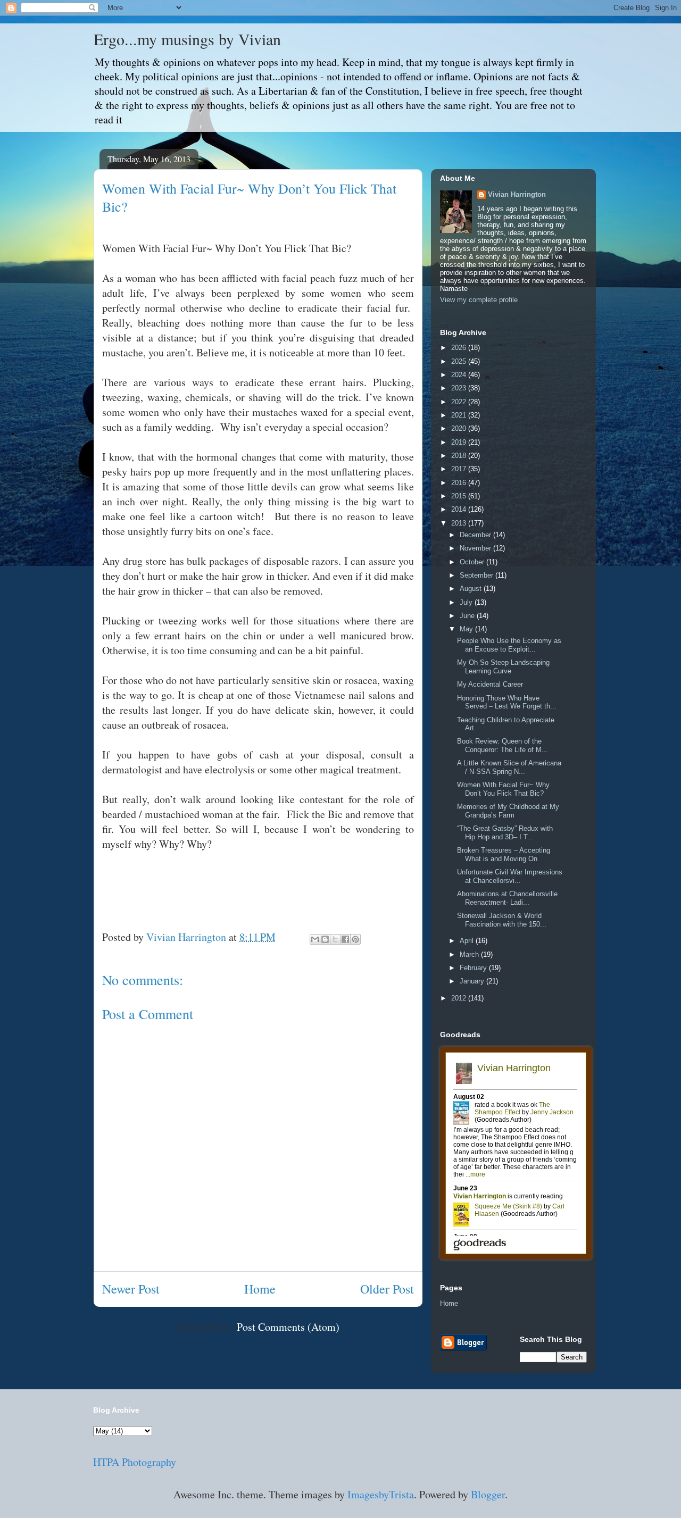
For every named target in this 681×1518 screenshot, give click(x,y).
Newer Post (131, 1288)
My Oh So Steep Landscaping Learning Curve (503, 666)
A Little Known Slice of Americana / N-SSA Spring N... (509, 767)
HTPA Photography (134, 1462)
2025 (459, 361)
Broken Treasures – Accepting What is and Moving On (503, 854)
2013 (459, 523)
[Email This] (315, 939)
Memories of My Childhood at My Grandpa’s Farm (508, 811)
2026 (459, 348)
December (476, 535)
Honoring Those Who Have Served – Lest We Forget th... (507, 702)
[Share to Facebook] (345, 939)
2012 (459, 998)
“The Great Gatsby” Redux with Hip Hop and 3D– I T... (505, 832)
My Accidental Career (490, 684)
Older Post (387, 1288)
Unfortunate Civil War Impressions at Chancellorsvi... (509, 876)
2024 (459, 375)
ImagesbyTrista (380, 1494)
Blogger (488, 1494)
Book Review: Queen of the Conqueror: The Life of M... (502, 745)
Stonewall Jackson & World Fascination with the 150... (501, 920)
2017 (459, 469)
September (477, 575)
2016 (459, 483)
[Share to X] (335, 939)
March (470, 954)
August (472, 589)
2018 (459, 456)
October (473, 562)
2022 (459, 402)
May (467, 629)
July (467, 602)
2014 (459, 509)
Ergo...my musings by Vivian (187, 38)
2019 (459, 442)
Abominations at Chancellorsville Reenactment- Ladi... (507, 898)
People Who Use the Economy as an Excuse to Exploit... (509, 645)
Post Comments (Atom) (288, 1327)
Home (260, 1288)
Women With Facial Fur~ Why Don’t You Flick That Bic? (503, 789)
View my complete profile (479, 300)
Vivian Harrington (517, 194)
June (468, 616)
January (473, 981)
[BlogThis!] (325, 939)
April (468, 941)
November (476, 548)
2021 (459, 415)
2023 (459, 388)
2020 (459, 428)
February (474, 968)
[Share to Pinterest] (355, 939)
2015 (459, 496)
